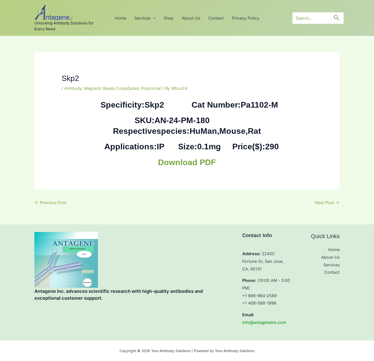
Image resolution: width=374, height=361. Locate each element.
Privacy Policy (245, 18)
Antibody (73, 88)
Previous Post (50, 202)
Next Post (327, 202)
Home (120, 18)
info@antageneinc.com (264, 322)
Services (142, 18)
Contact (216, 18)
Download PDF (187, 162)
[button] (153, 18)
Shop (169, 18)
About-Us (191, 18)
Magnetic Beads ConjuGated (111, 88)
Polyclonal (151, 88)
